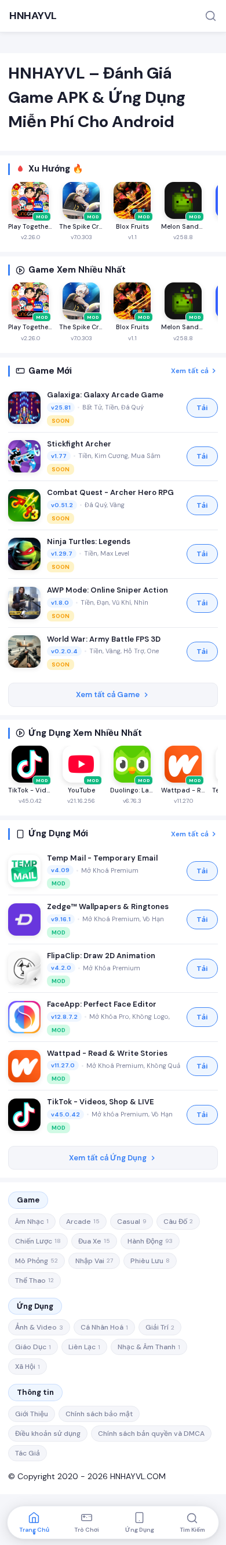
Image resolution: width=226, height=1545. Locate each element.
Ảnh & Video (39, 1327)
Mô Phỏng (36, 1260)
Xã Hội (27, 1366)
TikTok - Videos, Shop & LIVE (100, 1102)
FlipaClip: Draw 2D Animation (101, 955)
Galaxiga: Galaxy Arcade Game (105, 395)
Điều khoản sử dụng (48, 1433)
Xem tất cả (190, 370)
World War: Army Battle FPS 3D (104, 639)
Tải (202, 407)
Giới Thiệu (31, 1414)
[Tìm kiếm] (211, 16)
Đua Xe (94, 1241)
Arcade (83, 1221)
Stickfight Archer (79, 444)
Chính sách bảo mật (99, 1414)
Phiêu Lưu (150, 1260)
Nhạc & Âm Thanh (149, 1347)
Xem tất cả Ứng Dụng (108, 1158)
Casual (131, 1221)
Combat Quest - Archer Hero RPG (110, 492)
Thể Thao (34, 1280)
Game (28, 1200)
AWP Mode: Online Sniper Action (107, 590)
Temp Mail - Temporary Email (102, 858)
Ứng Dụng (35, 1306)
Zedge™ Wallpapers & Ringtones (108, 906)
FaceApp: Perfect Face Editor (101, 1004)
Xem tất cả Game (108, 694)
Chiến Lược (38, 1241)
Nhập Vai (94, 1260)
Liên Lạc (84, 1347)
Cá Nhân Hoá (104, 1327)
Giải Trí (159, 1327)
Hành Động (150, 1241)
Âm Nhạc (32, 1221)
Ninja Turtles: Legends (88, 541)
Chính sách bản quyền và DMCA (151, 1433)
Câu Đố (178, 1221)
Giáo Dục (33, 1347)
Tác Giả (27, 1453)
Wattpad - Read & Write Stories (107, 1053)
